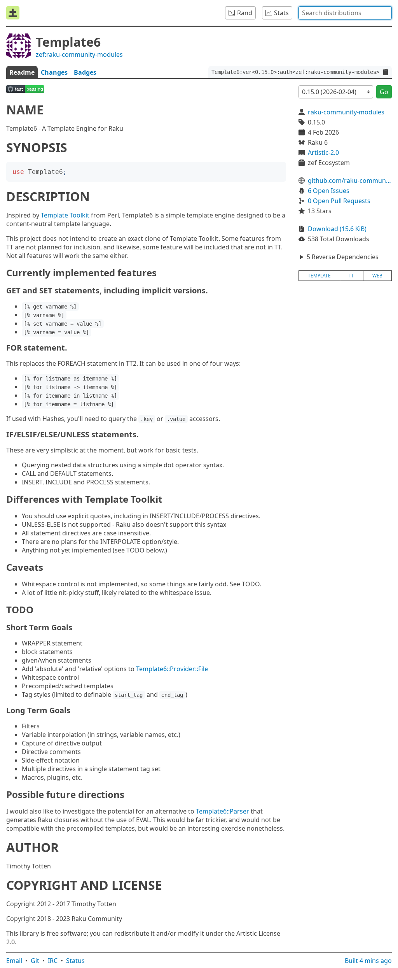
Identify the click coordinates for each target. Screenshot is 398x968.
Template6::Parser (222, 811)
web (377, 275)
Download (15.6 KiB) (337, 228)
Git (35, 960)
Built (368, 960)
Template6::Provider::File (172, 669)
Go (384, 92)
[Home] (12, 12)
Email (14, 960)
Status (75, 960)
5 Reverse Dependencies (343, 257)
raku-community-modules (346, 112)
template (319, 275)
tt (351, 275)
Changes (54, 72)
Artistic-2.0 (323, 152)
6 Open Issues (328, 190)
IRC (53, 960)
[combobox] (345, 12)
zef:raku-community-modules (79, 54)
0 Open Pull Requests (339, 200)
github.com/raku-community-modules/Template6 (350, 180)
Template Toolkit (65, 215)
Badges (85, 72)
